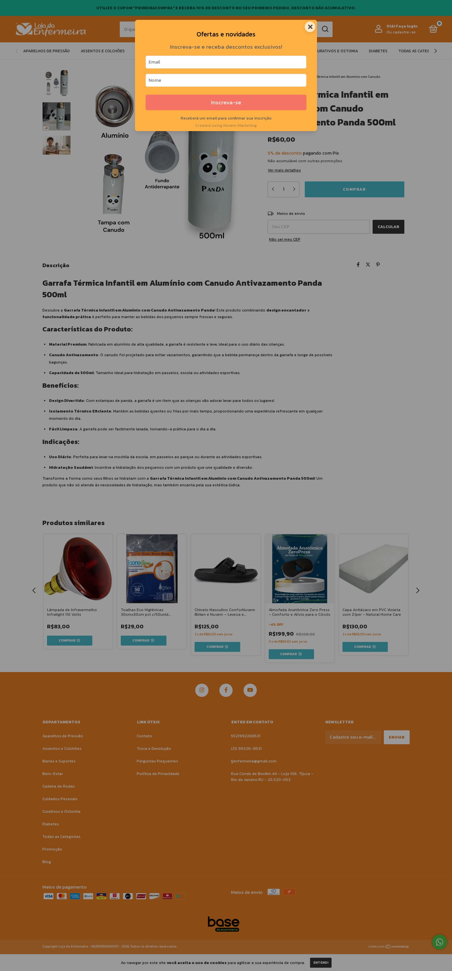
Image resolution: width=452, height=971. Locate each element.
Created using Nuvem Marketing (226, 125)
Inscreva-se (226, 102)
